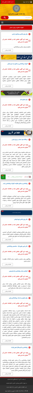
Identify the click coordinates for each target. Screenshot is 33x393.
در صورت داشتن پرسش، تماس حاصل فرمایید (16, 383)
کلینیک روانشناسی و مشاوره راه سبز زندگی (18, 64)
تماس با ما (15, 387)
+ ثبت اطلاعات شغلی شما (8, 2)
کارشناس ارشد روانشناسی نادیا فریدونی (18, 271)
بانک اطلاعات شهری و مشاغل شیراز (16, 14)
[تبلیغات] (16, 212)
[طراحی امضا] (16, 57)
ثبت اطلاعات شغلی (22, 387)
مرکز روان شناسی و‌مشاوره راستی (20, 34)
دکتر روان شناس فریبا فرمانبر (21, 219)
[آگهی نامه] (16, 177)
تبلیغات (2, 55)
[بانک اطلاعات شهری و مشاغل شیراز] (16, 6)
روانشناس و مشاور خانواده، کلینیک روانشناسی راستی (15, 184)
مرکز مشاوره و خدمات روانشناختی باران (18, 298)
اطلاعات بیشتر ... (7, 50)
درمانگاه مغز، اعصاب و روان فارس (20, 140)
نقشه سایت (9, 387)
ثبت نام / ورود (26, 2)
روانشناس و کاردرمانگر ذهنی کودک (19, 347)
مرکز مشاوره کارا (24, 100)
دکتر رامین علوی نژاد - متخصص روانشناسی (17, 246)
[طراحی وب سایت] (16, 93)
